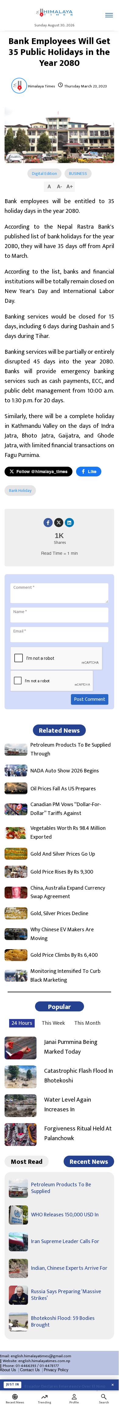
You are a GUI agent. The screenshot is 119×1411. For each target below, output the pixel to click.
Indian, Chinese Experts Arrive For (69, 1268)
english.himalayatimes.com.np (44, 1361)
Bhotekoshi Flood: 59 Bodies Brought (63, 1322)
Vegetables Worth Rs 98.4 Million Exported (68, 833)
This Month (87, 1023)
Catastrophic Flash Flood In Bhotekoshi (78, 1076)
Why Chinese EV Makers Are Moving (62, 934)
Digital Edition (44, 173)
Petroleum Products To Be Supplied (61, 1188)
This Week (53, 1023)
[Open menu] (109, 15)
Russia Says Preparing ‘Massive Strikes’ (66, 1295)
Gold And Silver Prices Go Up (62, 854)
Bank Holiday (20, 490)
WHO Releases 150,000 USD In (65, 1214)
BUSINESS (78, 173)
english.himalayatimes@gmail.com (41, 1356)
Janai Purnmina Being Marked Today (70, 1047)
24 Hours (22, 1023)
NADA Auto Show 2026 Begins (64, 771)
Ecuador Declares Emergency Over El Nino (64, 1385)
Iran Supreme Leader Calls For (65, 1241)
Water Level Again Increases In (67, 1105)
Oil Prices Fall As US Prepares (63, 789)
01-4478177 (49, 1365)
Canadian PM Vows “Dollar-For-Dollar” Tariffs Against (65, 809)
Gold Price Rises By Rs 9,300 (61, 872)
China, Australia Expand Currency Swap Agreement (67, 892)
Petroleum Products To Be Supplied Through (70, 749)
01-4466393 (26, 1365)
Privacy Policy (56, 1370)
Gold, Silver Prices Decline (59, 913)
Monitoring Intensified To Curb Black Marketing (65, 976)
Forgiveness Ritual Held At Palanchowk (78, 1133)
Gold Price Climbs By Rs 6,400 (64, 955)
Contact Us (30, 1370)
